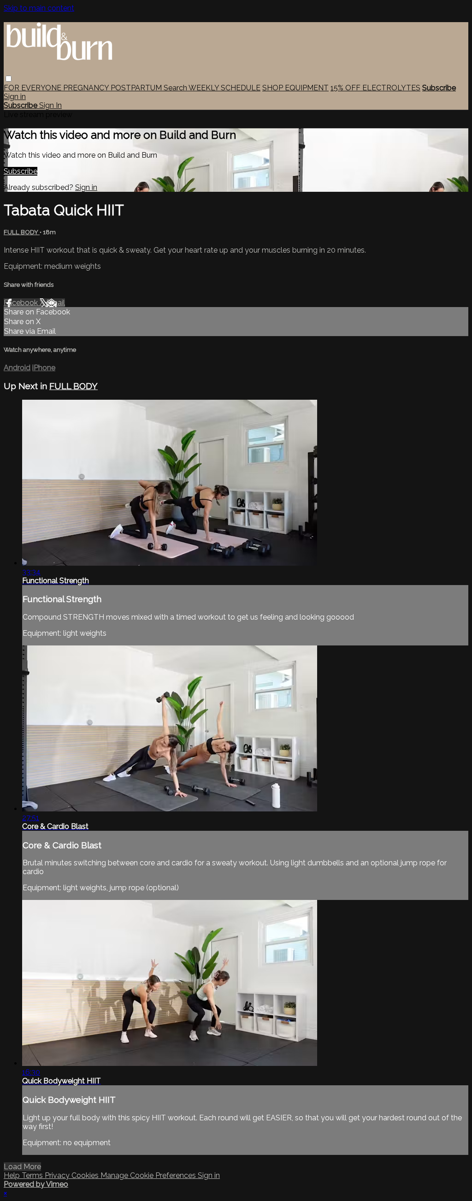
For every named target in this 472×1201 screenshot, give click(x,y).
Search (176, 87)
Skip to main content (39, 8)
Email (55, 302)
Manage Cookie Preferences (149, 1175)
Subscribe (20, 171)
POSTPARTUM (137, 87)
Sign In (50, 105)
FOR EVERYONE (33, 87)
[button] (9, 79)
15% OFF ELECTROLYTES (375, 87)
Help (13, 1175)
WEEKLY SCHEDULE (224, 87)
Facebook (22, 302)
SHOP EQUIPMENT (295, 87)
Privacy (58, 1175)
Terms (33, 1175)
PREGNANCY (87, 87)
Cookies (85, 1175)
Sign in (15, 96)
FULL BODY (22, 232)
